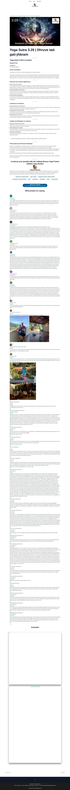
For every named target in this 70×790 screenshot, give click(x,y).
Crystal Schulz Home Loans (15, 312)
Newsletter (39, 1)
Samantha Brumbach (14, 243)
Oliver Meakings (13, 545)
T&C (35, 779)
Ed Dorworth (12, 567)
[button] (22, 176)
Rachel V (11, 403)
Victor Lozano (12, 529)
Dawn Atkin (12, 500)
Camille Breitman (13, 604)
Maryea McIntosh (13, 536)
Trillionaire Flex (13, 471)
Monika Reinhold (13, 356)
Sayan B (11, 584)
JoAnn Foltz (12, 284)
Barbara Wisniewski (13, 224)
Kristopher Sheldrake (14, 411)
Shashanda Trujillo (13, 273)
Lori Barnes (12, 438)
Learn (34, 1)
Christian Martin (13, 577)
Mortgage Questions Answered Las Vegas (18, 346)
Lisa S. (11, 448)
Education (12, 15)
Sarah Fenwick (12, 428)
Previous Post (7, 772)
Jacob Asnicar (12, 198)
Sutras (16, 15)
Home (30, 1)
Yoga (18, 15)
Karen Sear (12, 459)
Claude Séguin (12, 254)
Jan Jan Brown (12, 511)
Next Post (63, 772)
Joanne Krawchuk (13, 594)
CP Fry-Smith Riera (13, 210)
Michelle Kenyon (13, 614)
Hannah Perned (13, 302)
